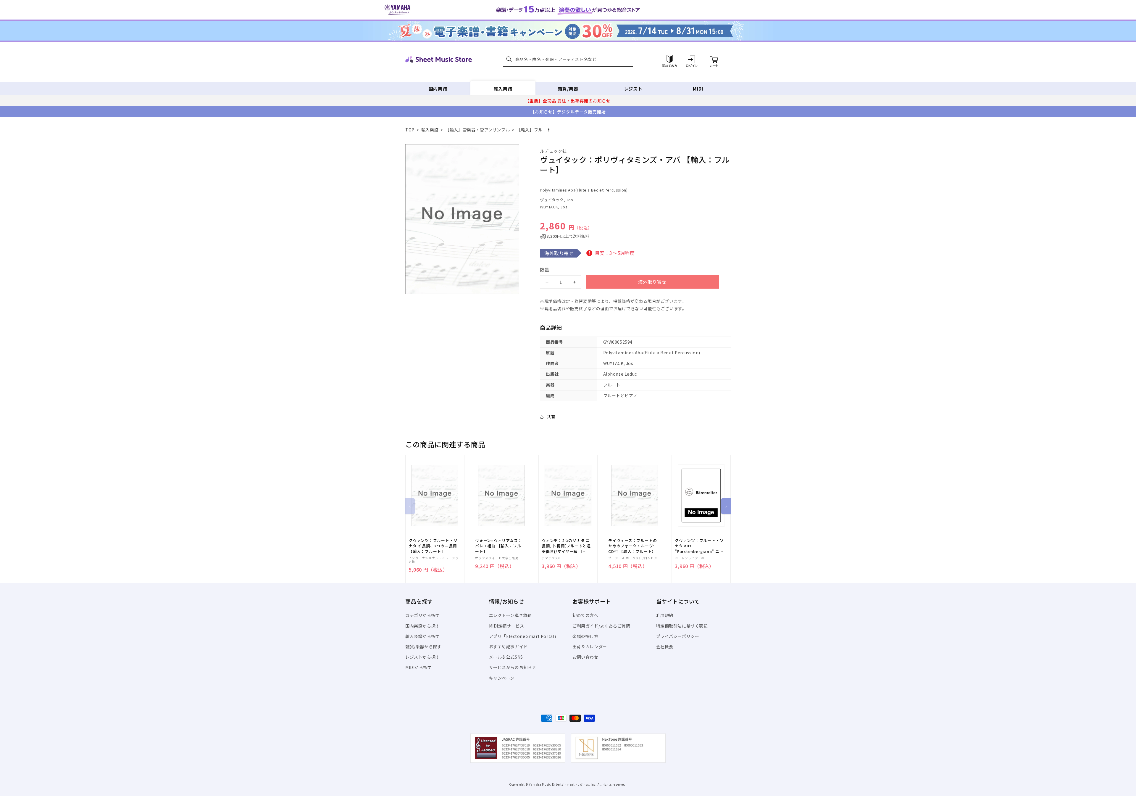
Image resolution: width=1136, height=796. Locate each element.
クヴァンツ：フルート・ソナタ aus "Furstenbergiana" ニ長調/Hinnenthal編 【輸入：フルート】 (699, 546)
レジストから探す (422, 657)
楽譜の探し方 (585, 636)
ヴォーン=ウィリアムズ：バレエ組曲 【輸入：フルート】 (498, 546)
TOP (409, 130)
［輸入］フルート (534, 130)
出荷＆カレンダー (589, 646)
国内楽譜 (438, 89)
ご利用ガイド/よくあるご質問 (601, 626)
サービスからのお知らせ (513, 667)
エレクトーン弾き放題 (510, 615)
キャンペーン (502, 678)
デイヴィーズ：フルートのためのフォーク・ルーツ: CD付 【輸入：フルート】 (632, 546)
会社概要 (664, 646)
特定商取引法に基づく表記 (682, 626)
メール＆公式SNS (506, 657)
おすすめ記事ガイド (508, 646)
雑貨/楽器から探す (423, 646)
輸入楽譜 (503, 89)
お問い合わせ (585, 657)
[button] (568, 59)
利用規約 (664, 615)
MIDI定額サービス (506, 626)
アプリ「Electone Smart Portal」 (524, 636)
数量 (544, 269)
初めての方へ (585, 615)
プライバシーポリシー (677, 636)
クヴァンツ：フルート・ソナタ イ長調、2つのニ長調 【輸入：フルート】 (433, 546)
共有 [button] (551, 416)
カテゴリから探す (422, 615)
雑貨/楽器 (568, 89)
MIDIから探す (418, 667)
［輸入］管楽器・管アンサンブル (477, 130)
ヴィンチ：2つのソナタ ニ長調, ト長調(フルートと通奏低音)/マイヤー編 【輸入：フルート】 (566, 546)
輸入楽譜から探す (422, 636)
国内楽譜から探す (422, 626)
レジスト (633, 89)
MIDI (698, 89)
